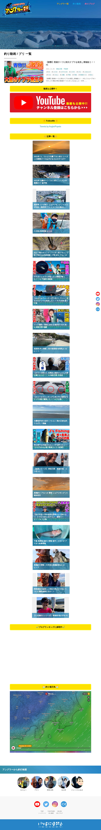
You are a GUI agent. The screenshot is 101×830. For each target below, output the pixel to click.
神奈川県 (59, 69)
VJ (49, 72)
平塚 (69, 74)
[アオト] (37, 782)
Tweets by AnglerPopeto (50, 126)
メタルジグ (87, 72)
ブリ (79, 72)
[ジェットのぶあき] (77, 782)
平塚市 (66, 69)
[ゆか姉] (64, 782)
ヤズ (49, 74)
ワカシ (56, 74)
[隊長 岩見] (50, 782)
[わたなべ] (23, 782)
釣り (91, 74)
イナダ (55, 72)
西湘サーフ (83, 74)
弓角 (75, 74)
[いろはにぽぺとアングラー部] (17, 9)
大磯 (63, 74)
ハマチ (73, 72)
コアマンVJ (64, 72)
